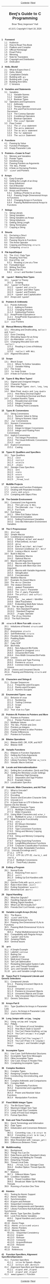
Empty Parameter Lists (17, 148)
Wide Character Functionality (21, 819)
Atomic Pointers (15, 1228)
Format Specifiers (15, 1115)
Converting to (26, 1133)
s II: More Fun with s (21, 623)
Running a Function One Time (21, 1186)
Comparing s (16, 247)
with (21, 351)
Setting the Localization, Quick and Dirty (26, 770)
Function (19, 1274)
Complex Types (14, 1071)
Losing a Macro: (22, 551)
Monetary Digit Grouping (22, 775)
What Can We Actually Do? (20, 905)
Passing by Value (15, 143)
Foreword (8, 40)
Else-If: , (25, 546)
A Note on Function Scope (19, 374)
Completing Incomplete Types (21, 1063)
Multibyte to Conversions (27, 817)
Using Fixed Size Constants (20, 1110)
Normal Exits (13, 870)
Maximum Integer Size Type (20, 1108)
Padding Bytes (14, 638)
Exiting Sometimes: (21, 887)
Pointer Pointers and (24, 720)
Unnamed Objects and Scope (25, 993)
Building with (15, 77)
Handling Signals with (22, 900)
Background (13, 1150)
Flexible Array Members (18, 636)
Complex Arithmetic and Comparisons (25, 1081)
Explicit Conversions (17, 445)
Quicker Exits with (22, 882)
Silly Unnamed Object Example (26, 996)
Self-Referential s (19, 634)
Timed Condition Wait (21, 1179)
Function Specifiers (16, 1260)
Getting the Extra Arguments (20, 755)
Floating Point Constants (23, 406)
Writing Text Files (15, 267)
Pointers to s (20, 662)
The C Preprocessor (14, 529)
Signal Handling (12, 894)
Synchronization (15, 1199)
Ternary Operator (18, 106)
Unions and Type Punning (23, 660)
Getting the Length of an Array (20, 181)
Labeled (16, 952)
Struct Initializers (14, 238)
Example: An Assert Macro (19, 580)
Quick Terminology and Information (23, 1123)
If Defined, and (25, 539)
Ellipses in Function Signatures (22, 753)
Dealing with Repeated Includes (22, 490)
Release (15, 1237)
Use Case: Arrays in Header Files (23, 1061)
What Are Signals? (16, 897)
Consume (16, 1240)
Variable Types (17, 97)
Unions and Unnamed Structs (22, 670)
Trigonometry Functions (22, 1085)
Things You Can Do (16, 1153)
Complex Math (14, 1083)
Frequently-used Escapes (23, 685)
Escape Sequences (16, 682)
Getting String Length (16, 222)
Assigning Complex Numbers (21, 1073)
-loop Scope (15, 371)
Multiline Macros (15, 578)
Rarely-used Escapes (21, 687)
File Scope (12, 369)
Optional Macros (19, 558)
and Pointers (16, 170)
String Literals (13, 213)
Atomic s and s (21, 1225)
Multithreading (11, 1147)
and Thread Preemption (21, 966)
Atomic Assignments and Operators (24, 1206)
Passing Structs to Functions (20, 240)
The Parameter (22, 590)
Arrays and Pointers (16, 190)
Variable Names (18, 94)
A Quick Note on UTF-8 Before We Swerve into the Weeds (23, 803)
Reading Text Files (15, 258)
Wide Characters (19, 812)
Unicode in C (13, 800)
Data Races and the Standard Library (25, 1155)
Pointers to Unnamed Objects (25, 991)
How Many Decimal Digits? (24, 394)
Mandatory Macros (20, 556)
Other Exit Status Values (22, 514)
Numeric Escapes (19, 690)
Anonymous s (17, 631)
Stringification (17, 573)
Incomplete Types (13, 1050)
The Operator (20, 121)
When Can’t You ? (25, 1038)
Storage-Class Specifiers (19, 467)
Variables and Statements (16, 89)
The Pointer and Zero (20, 725)
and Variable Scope (19, 969)
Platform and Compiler (17, 47)
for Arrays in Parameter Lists (24, 1011)
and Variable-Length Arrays (23, 971)
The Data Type (17, 255)
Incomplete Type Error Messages (23, 1056)
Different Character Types (19, 807)
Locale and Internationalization (19, 767)
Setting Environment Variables (25, 519)
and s (21, 287)
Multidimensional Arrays (18, 188)
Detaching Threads (16, 1160)
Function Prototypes (16, 146)
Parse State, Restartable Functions (24, 848)
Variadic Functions (13, 750)
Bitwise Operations (13, 739)
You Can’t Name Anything (27, 1031)
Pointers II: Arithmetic (15, 302)
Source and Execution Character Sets (25, 798)
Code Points (13, 793)
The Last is (21, 505)
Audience (11, 42)
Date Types (12, 1125)
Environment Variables (18, 517)
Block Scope (13, 362)
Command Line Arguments (20, 502)
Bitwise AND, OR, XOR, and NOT (23, 742)
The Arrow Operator (16, 242)
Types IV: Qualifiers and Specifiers (21, 452)
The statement (20, 128)
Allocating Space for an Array (21, 337)
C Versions (12, 84)
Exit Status (12, 512)
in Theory (16, 280)
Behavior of (15, 698)
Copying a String (14, 227)
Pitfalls (10, 1024)
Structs (7, 232)
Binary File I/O (13, 270)
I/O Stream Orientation (21, 824)
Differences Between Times (20, 1142)
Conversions (16, 421)
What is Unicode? (15, 790)
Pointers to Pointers (16, 718)
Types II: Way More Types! (17, 379)
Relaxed (15, 1245)
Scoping (15, 282)
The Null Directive (16, 618)
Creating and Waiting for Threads (23, 1157)
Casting (15, 447)
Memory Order (14, 1230)
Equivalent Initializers (17, 1013)
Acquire (15, 1235)
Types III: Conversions (15, 411)
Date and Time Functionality (18, 1120)
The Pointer (15, 166)
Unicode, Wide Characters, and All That (24, 787)
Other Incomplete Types (18, 1058)
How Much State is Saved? (24, 1029)
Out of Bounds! (13, 186)
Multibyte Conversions (22, 860)
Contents (25, 3)
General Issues (14, 941)
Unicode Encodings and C (20, 850)
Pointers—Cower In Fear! (16, 153)
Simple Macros (14, 534)
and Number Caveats (24, 272)
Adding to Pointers (19, 307)
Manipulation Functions (22, 1097)
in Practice (16, 285)
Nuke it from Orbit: (20, 885)
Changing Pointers (20, 310)
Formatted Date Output (18, 1137)
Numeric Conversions (17, 423)
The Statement (21, 135)
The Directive (17, 582)
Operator (20, 614)
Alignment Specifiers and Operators (24, 1267)
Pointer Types (13, 158)
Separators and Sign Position (25, 778)
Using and (20, 1021)
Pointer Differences (16, 732)
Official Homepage (15, 50)
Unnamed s (20, 989)
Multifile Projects (12, 484)
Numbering (16, 700)
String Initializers (14, 220)
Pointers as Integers (16, 727)
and (16, 492)
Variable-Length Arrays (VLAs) (19, 912)
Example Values (19, 780)
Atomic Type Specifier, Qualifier (22, 1213)
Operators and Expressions (19, 102)
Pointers (14, 322)
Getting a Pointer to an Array (24, 193)
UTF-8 (14, 853)
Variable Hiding (18, 366)
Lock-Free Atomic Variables (20, 1216)
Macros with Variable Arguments (26, 570)
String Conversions (16, 414)
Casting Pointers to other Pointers (23, 730)
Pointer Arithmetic (15, 305)
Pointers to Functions (17, 734)
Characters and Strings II (16, 679)
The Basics (12, 915)
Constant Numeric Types (19, 398)
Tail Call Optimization (17, 961)
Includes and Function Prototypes (23, 487)
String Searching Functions (24, 841)
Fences (11, 1247)
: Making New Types (18, 277)
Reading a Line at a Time (22, 262)
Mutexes (11, 1172)
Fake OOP (12, 643)
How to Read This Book (18, 45)
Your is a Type (17, 710)
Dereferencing (13, 161)
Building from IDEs (15, 82)
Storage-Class (25, 1165)
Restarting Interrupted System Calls (24, 964)
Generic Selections (16, 998)
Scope (7, 359)
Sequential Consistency (18, 1204)
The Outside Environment (17, 499)
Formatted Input (14, 265)
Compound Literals (16, 981)
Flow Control (13, 123)
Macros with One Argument (24, 563)
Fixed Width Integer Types (17, 1102)
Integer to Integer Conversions (25, 428)
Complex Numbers (13, 1068)
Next (33, 3)
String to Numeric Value (22, 418)
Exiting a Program (13, 867)
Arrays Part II (10, 1003)
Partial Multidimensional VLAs (25, 932)
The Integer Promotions (22, 438)
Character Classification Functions (27, 845)
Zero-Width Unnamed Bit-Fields (26, 655)
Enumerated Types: (16, 694)
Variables (11, 92)
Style (13, 707)
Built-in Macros (14, 554)
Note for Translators (16, 57)
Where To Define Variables (24, 364)
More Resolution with (25, 1140)
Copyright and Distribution (19, 59)
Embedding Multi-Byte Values (25, 604)
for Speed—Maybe (24, 1262)
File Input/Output (12, 252)
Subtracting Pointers (20, 312)
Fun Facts (16, 510)
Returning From (22, 873)
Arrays (7, 175)
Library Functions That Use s (25, 760)
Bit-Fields (12, 646)
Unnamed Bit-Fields (20, 653)
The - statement (22, 126)
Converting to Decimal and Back (26, 396)
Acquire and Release (17, 1201)
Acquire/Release (19, 1242)
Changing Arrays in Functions (24, 200)
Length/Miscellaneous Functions (26, 843)
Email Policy (12, 52)
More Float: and (25, 391)
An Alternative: (19, 339)
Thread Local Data (16, 1162)
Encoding (12, 795)
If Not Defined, (22, 542)
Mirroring (11, 54)
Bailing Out (12, 954)
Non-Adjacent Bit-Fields (22, 648)
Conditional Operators (21, 116)
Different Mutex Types (21, 1174)
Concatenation (18, 575)
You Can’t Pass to (26, 1041)
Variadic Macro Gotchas (18, 762)
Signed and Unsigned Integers (21, 382)
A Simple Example (16, 949)
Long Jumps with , (21, 1018)
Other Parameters (19, 602)
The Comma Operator (21, 114)
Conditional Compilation (19, 537)
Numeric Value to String (22, 416)
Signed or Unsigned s (23, 650)
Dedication (12, 62)
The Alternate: (24, 507)
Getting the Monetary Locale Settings (24, 773)
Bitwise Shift (13, 745)
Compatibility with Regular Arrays (23, 934)
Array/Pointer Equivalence (19, 314)
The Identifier (25, 599)
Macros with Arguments (18, 561)
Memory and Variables (17, 156)
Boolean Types (17, 99)
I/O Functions (17, 826)
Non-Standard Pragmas (23, 609)
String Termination (15, 225)
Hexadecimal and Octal (22, 401)
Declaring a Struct (15, 235)
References (13, 1249)
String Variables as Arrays (19, 218)
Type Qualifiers (14, 455)
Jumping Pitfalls (15, 939)
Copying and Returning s (22, 245)
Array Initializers (14, 183)
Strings (7, 210)
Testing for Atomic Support (19, 1194)
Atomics (8, 1191)
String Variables (14, 215)
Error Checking (14, 334)
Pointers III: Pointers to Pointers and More (25, 714)
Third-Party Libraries (21, 862)
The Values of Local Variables (25, 1026)
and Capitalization (24, 294)
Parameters (20, 587)
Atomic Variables (15, 1197)
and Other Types (23, 290)
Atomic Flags (14, 1223)
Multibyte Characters (21, 809)
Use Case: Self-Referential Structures (25, 1053)
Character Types (15, 384)
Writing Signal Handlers (18, 902)
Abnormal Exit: (18, 889)
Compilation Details (16, 74)
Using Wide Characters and (24, 814)
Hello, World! (10, 67)
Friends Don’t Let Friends (24, 907)
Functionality (17, 758)
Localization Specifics (17, 782)
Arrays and (16, 297)
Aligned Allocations (16, 354)
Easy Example (13, 178)
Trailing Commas (19, 702)
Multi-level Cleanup (16, 959)
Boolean (15, 426)
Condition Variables (16, 1177)
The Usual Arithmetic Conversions (27, 440)
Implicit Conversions (17, 435)
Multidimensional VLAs (18, 920)
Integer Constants (19, 403)
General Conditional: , (26, 549)
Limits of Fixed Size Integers (20, 1113)
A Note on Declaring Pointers (20, 168)
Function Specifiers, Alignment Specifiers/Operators (19, 1255)
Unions (10, 658)
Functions (8, 140)
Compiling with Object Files (20, 494)
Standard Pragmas (20, 611)
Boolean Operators (19, 118)
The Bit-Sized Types (17, 1105)
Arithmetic (15, 104)
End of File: (14, 260)
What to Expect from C (17, 70)
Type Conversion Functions (24, 829)
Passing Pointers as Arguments (21, 163)
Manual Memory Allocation (17, 327)
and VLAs (16, 917)
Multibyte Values (15, 722)
